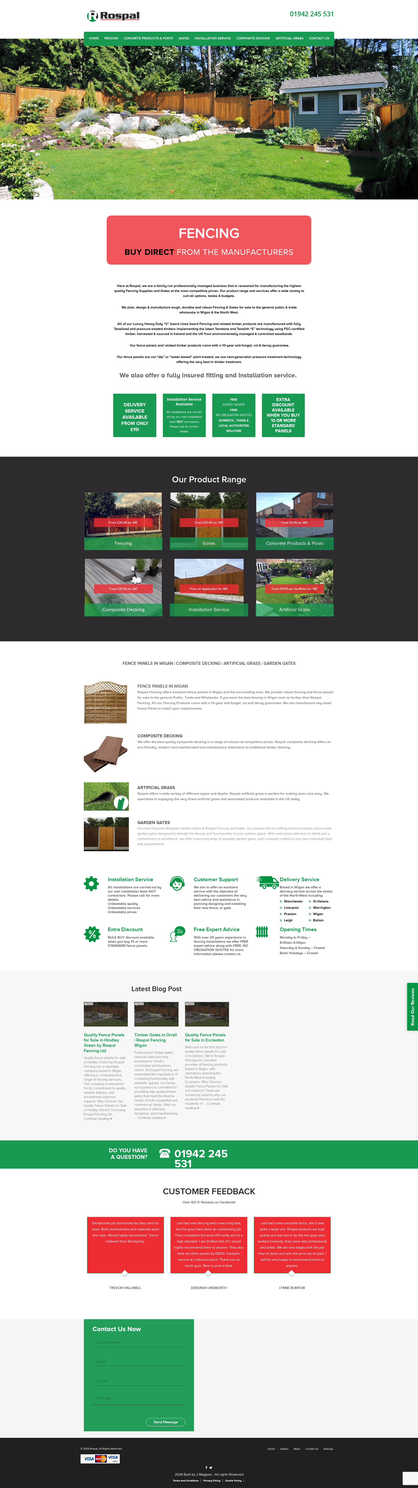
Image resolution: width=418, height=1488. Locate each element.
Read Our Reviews (412, 1007)
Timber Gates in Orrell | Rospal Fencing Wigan (155, 1040)
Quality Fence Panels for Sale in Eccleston (205, 1037)
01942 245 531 (312, 14)
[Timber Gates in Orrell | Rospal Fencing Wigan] (156, 1014)
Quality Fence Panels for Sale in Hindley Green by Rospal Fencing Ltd (104, 1042)
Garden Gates (280, 663)
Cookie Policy (233, 1480)
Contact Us (319, 38)
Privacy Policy (212, 1480)
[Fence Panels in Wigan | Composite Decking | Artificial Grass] (113, 16)
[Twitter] (210, 1467)
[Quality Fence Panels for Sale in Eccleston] (207, 1014)
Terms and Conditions (186, 1480)
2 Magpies (204, 1475)
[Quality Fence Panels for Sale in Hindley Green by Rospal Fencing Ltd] (106, 1014)
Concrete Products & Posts (148, 38)
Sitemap (328, 1449)
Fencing (111, 38)
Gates (184, 38)
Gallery (284, 1449)
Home (94, 38)
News (297, 1449)
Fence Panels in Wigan (148, 663)
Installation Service (213, 38)
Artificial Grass (289, 38)
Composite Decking (253, 38)
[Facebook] (206, 1467)
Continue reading (98, 1118)
